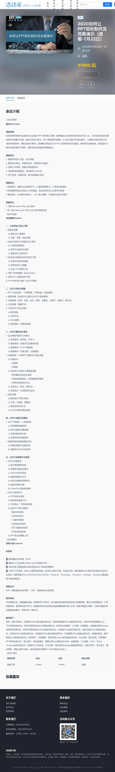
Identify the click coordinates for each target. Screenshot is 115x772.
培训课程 (64, 707)
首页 (48, 4)
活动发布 (64, 711)
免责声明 (10, 711)
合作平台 (10, 707)
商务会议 (64, 703)
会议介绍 (10, 98)
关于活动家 (11, 703)
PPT (40, 136)
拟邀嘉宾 (21, 98)
